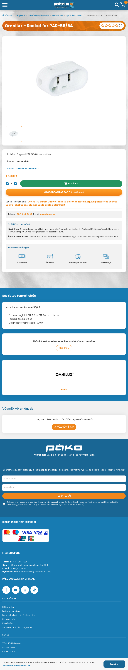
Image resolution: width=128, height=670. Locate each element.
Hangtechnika (9, 619)
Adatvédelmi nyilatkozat (16, 665)
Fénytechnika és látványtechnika (32, 15)
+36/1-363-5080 (24, 214)
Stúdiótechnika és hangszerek (17, 627)
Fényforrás (57, 15)
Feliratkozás (64, 495)
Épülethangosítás (11, 611)
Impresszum (8, 651)
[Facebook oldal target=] (6, 590)
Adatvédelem (9, 647)
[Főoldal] (64, 5)
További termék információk (22, 168)
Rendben (114, 664)
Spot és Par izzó (74, 15)
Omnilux (64, 389)
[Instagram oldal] (25, 590)
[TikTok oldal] (34, 590)
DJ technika (8, 607)
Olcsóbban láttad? (64, 192)
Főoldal (9, 15)
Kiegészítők (7, 623)
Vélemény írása (65, 426)
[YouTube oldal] (16, 590)
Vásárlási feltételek (12, 643)
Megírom (64, 348)
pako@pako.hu (47, 214)
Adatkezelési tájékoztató (46, 502)
